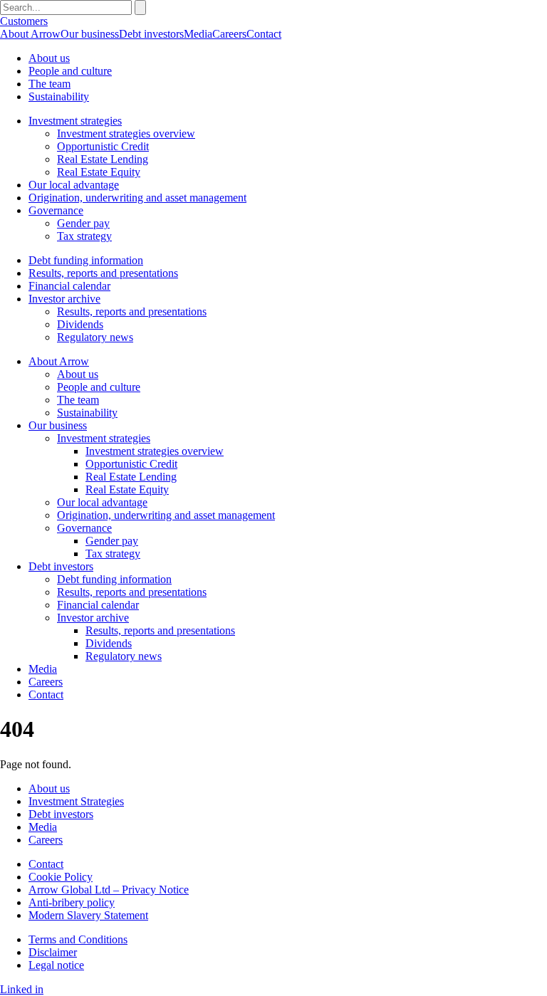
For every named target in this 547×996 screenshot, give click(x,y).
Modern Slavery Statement (88, 915)
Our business (90, 34)
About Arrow (30, 34)
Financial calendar (69, 286)
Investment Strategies (76, 801)
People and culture (70, 71)
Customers (24, 21)
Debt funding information (85, 260)
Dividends (80, 324)
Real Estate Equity (98, 172)
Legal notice (56, 965)
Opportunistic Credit (103, 146)
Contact (263, 34)
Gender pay (83, 223)
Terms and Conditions (77, 939)
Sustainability (58, 96)
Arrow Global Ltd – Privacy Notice (108, 890)
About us (49, 58)
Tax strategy (84, 236)
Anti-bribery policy (71, 902)
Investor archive (64, 299)
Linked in (21, 989)
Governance (55, 210)
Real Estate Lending (102, 159)
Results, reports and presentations (103, 273)
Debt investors (151, 34)
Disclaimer (52, 952)
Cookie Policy (60, 877)
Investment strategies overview (126, 133)
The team (49, 84)
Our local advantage (73, 185)
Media (198, 34)
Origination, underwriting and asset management (137, 198)
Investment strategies (75, 121)
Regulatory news (95, 337)
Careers (229, 34)
